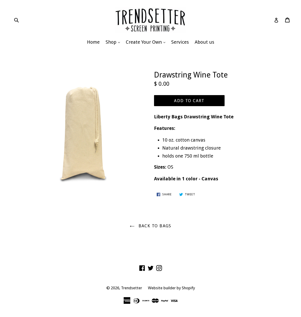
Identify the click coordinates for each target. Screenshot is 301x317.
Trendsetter (131, 288)
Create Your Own (147, 42)
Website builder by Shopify (171, 288)
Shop (114, 42)
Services (180, 42)
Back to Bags (154, 225)
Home (93, 42)
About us (204, 42)
